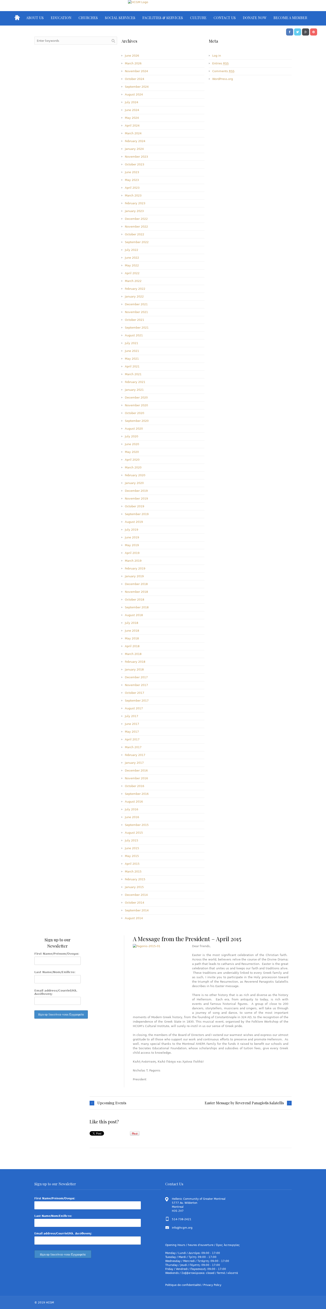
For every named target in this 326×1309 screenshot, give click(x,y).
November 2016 (136, 778)
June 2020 (132, 444)
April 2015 (132, 863)
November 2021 (136, 312)
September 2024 (137, 86)
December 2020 (136, 397)
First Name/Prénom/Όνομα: (56, 953)
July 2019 (131, 529)
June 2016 (132, 817)
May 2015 (132, 856)
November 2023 (136, 156)
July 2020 (131, 436)
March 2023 (133, 195)
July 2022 (131, 250)
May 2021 (132, 358)
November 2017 (136, 685)
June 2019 (132, 537)
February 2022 (135, 288)
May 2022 (132, 265)
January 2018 (134, 669)
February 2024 (135, 141)
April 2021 (132, 366)
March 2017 (133, 747)
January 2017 (134, 762)
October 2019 (134, 506)
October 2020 (134, 413)
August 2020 (134, 428)
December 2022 (136, 218)
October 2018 (134, 599)
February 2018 (135, 661)
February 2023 (135, 203)
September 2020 (137, 420)
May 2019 (132, 545)
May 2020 (132, 452)
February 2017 (135, 755)
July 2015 (131, 840)
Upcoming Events (111, 1103)
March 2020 (133, 467)
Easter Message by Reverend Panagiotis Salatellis (244, 1103)
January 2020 (134, 483)
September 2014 (137, 910)
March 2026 (133, 63)
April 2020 (132, 459)
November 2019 (136, 498)
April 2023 (132, 187)
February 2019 (135, 568)
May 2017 (132, 731)
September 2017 (137, 700)
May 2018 (132, 638)
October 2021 (134, 319)
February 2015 (135, 879)
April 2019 (132, 553)
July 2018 (131, 623)
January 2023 (134, 211)
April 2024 (132, 125)
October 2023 (134, 164)
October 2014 (134, 902)
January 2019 (134, 576)
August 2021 (134, 335)
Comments (223, 71)
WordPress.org (222, 79)
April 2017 (132, 739)
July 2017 (131, 716)
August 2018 (134, 615)
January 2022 (134, 296)
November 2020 (136, 405)
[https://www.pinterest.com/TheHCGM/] (313, 31)
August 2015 (134, 832)
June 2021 (132, 351)
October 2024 (134, 79)
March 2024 (133, 133)
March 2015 (133, 871)
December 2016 (136, 770)
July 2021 (131, 343)
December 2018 (136, 584)
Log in (216, 55)
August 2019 (134, 522)
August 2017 (134, 708)
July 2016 (131, 809)
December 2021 (136, 304)
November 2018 (136, 591)
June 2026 (132, 55)
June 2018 (132, 630)
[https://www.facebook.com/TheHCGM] (289, 31)
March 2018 (133, 654)
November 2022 (136, 226)
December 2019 (136, 490)
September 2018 (137, 607)
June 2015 (132, 848)
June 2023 (132, 172)
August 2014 (134, 918)
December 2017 (136, 677)
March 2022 (133, 281)
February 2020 (135, 475)
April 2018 (132, 646)
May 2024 (132, 117)
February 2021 (135, 382)
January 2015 (134, 887)
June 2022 (132, 257)
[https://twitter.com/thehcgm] (297, 31)
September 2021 (137, 327)
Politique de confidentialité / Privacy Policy (193, 1285)
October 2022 (134, 234)
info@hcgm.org (182, 1227)
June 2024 (132, 110)
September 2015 (137, 825)
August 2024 (134, 94)
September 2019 (137, 514)
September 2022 (137, 242)
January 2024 (134, 149)
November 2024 (136, 71)
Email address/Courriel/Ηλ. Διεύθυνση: (55, 992)
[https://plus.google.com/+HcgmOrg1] (305, 31)
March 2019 (133, 560)
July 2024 (131, 102)
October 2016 (134, 786)
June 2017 (132, 724)
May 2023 (132, 180)
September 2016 (137, 793)
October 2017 (134, 692)
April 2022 (132, 273)
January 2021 (134, 389)
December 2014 (136, 894)
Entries (220, 63)
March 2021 (133, 374)
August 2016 (134, 801)
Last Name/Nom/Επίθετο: (54, 972)
